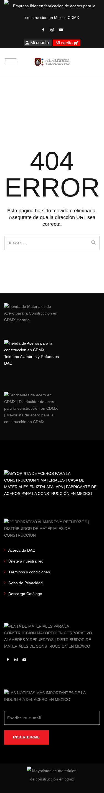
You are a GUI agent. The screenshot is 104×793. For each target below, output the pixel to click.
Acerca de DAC (21, 550)
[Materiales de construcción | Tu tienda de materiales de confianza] (52, 62)
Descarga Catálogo (25, 593)
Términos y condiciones (29, 572)
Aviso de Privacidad (25, 583)
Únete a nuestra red (26, 561)
